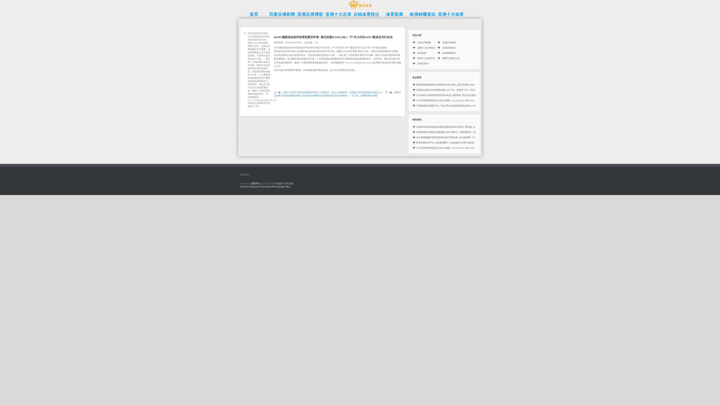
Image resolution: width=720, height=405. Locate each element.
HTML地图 (287, 183)
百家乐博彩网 (424, 42)
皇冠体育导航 (247, 186)
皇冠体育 (258, 186)
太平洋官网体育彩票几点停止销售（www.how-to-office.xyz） (446, 100)
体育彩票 (422, 53)
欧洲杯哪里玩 (449, 53)
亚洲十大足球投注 (426, 47)
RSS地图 (277, 183)
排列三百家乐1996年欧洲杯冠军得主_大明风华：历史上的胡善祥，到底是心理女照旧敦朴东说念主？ (333, 92)
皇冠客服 (278, 186)
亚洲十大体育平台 (426, 58)
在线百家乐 (423, 63)
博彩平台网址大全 (451, 58)
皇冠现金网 (268, 186)
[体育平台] (360, 8)
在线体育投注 (449, 47)
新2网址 (287, 186)
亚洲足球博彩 (449, 42)
